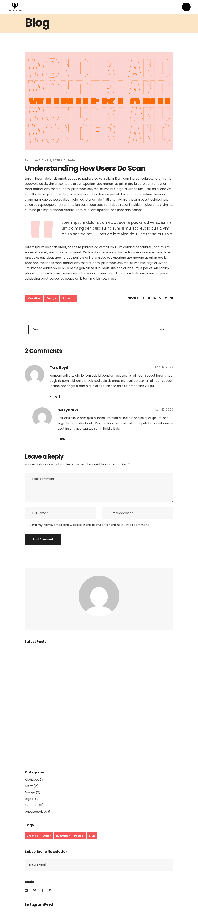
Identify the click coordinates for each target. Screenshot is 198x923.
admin (33, 160)
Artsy (29, 786)
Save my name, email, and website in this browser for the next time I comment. (89, 525)
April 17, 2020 (50, 160)
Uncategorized (36, 811)
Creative (34, 298)
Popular (68, 298)
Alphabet (70, 160)
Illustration (62, 835)
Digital (29, 799)
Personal (31, 805)
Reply (53, 396)
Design (51, 298)
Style (92, 835)
